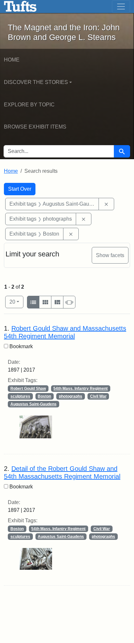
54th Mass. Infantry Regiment (80, 388)
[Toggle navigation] (121, 6)
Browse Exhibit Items (35, 127)
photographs (70, 396)
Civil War (98, 396)
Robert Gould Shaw (28, 388)
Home (12, 59)
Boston (44, 396)
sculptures (20, 396)
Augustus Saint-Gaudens (33, 404)
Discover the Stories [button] (36, 82)
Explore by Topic (29, 104)
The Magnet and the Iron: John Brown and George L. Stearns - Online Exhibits (20, 6)
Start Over (19, 189)
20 (16, 302)
